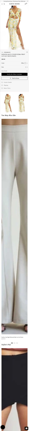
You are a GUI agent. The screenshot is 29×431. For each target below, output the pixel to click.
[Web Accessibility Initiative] (3, 427)
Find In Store (15, 78)
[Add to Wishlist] (27, 52)
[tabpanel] (14, 28)
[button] (2, 4)
